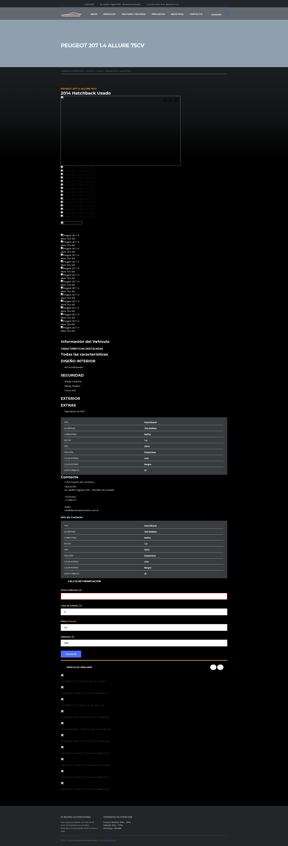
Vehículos (109, 14)
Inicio (94, 14)
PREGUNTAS (158, 14)
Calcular (71, 654)
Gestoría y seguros (134, 14)
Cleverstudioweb (107, 840)
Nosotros (177, 14)
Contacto (196, 14)
